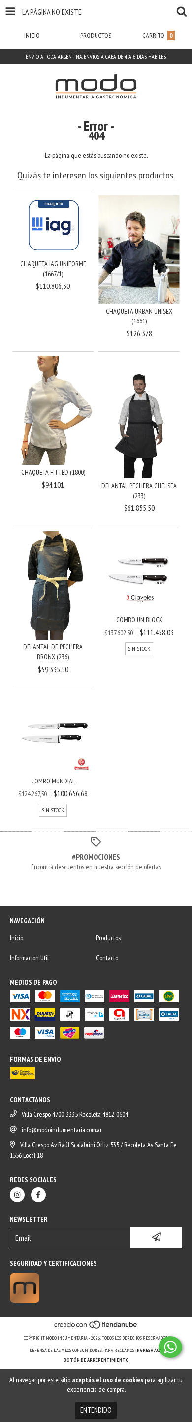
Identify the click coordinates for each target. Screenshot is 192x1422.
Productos (108, 937)
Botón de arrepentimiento (96, 1360)
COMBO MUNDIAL (53, 781)
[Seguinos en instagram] (17, 1194)
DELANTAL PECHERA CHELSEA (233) (139, 490)
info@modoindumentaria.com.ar (62, 1129)
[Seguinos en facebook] (38, 1194)
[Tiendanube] (96, 1328)
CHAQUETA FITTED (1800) (53, 472)
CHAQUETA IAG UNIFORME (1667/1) (53, 268)
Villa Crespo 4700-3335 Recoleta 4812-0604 (75, 1114)
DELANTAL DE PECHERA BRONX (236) (53, 651)
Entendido (96, 1410)
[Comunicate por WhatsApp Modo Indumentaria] (170, 1347)
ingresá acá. (149, 1350)
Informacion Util (29, 957)
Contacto (107, 957)
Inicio (16, 937)
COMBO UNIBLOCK (139, 619)
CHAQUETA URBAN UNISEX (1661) (139, 316)
